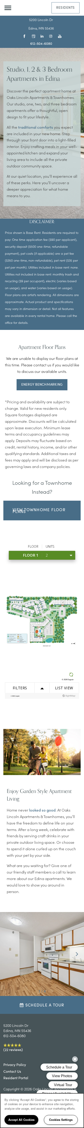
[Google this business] (32, 36)
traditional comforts (35, 127)
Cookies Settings (61, 1119)
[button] (66, 7)
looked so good (42, 810)
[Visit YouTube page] (58, 36)
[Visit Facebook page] (24, 36)
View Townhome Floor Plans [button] (39, 510)
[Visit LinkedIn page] (41, 36)
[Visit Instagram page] (50, 36)
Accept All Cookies (21, 1119)
